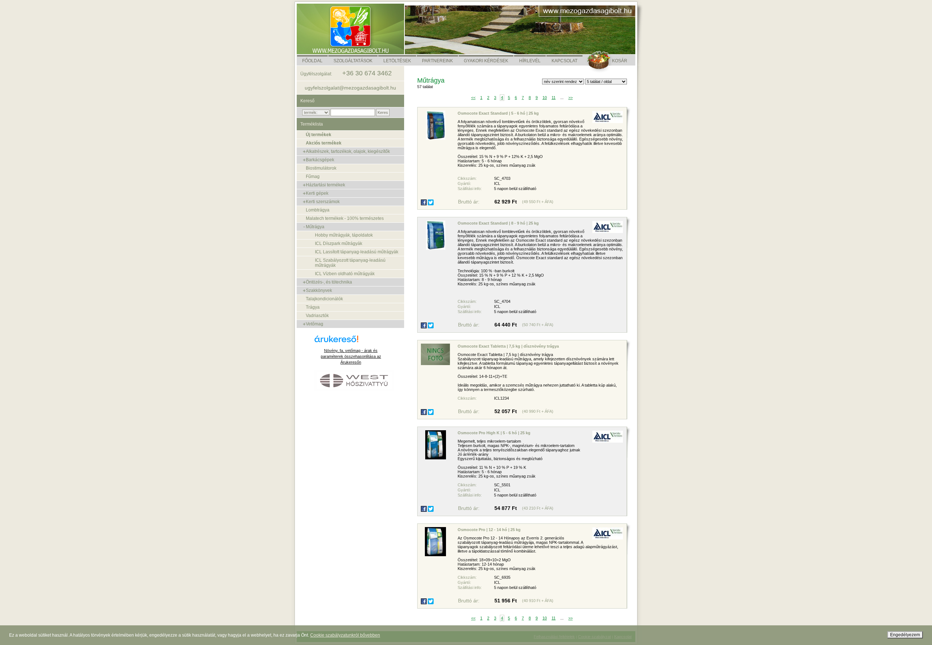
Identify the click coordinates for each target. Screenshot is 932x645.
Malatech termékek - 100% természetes (345, 218)
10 (544, 97)
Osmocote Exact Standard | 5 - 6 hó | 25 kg (498, 113)
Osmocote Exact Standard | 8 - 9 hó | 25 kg (498, 223)
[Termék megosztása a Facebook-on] (424, 202)
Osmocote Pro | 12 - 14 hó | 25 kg (489, 529)
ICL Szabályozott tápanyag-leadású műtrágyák (350, 263)
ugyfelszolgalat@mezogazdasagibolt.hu (350, 88)
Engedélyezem (905, 634)
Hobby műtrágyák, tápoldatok (344, 235)
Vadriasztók (317, 315)
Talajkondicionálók (324, 298)
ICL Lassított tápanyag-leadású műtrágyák (356, 251)
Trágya (313, 307)
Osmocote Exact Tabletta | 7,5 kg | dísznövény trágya (508, 346)
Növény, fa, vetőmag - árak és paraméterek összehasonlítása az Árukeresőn (351, 356)
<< (473, 97)
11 (554, 97)
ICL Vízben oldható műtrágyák (345, 273)
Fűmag (313, 176)
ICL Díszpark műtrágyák (338, 243)
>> (570, 97)
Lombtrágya (317, 210)
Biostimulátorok (321, 168)
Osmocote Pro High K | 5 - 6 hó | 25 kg (494, 433)
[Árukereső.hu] (351, 342)
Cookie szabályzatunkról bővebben (345, 635)
